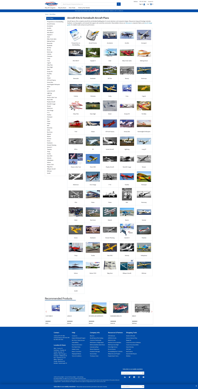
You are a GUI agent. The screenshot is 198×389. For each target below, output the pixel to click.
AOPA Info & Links (112, 338)
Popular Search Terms (113, 356)
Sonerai (49, 138)
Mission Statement (94, 349)
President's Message (95, 351)
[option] (56, 312)
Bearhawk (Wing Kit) (116, 316)
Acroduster (50, 26)
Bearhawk (49, 45)
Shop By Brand (62, 8)
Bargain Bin (128, 340)
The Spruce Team (94, 356)
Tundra (49, 153)
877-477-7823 (143, 1)
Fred (48, 76)
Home (46, 14)
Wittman (49, 171)
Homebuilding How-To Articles (115, 351)
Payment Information (77, 344)
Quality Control (75, 349)
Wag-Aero (50, 166)
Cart (150, 4)
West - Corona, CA (58, 348)
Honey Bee (50, 82)
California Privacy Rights (59, 376)
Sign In (141, 4)
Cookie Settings (80, 376)
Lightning (49, 93)
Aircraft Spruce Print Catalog (96, 338)
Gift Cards (128, 349)
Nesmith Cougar (51, 104)
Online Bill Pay (75, 342)
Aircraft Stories (51, 24)
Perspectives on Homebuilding (55, 21)
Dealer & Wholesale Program (78, 338)
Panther (49, 115)
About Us (92, 335)
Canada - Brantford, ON (59, 361)
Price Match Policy (76, 347)
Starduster (50, 143)
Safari (48, 130)
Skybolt (49, 134)
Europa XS (49, 71)
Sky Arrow (49, 132)
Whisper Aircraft (51, 169)
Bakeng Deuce (51, 41)
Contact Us (150, 1)
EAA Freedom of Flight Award (96, 342)
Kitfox (48, 86)
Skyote (49, 136)
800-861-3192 (66, 337)
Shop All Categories (50, 8)
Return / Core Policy (76, 351)
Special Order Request (131, 353)
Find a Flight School (112, 347)
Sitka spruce (128, 23)
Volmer (49, 162)
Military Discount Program (114, 353)
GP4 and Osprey (51, 80)
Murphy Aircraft (51, 102)
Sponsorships (93, 353)
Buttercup (49, 52)
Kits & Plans (52, 14)
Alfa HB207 (50, 32)
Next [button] (152, 311)
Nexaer (49, 106)
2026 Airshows (111, 335)
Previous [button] (46, 311)
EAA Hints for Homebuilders (114, 342)
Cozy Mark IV (49, 316)
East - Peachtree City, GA (60, 357)
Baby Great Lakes (51, 39)
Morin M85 (50, 99)
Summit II (49, 147)
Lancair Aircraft (51, 91)
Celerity (49, 54)
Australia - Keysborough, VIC (60, 363)
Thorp (48, 151)
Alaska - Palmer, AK (58, 359)
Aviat (48, 37)
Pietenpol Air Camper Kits (96, 316)
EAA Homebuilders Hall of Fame (97, 344)
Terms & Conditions (76, 356)
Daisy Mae (50, 65)
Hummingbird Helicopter (53, 84)
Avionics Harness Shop (131, 338)
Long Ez (69, 316)
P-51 (48, 112)
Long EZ (49, 95)
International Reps (94, 347)
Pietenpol (49, 117)
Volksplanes (50, 160)
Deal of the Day (130, 347)
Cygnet (49, 63)
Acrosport (49, 30)
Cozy (48, 60)
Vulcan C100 (50, 164)
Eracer (48, 69)
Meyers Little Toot (52, 97)
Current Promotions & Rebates (133, 342)
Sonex (48, 140)
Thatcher (49, 149)
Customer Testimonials (95, 340)
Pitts (48, 119)
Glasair (49, 78)
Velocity (49, 158)
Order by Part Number (84, 8)
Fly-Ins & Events (112, 349)
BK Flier (49, 47)
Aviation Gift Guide (130, 335)
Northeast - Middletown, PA (60, 355)
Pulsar (48, 123)
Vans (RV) (49, 156)
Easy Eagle (50, 67)
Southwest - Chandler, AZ (60, 350)
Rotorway (49, 128)
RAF (48, 125)
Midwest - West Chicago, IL (60, 354)
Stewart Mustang (51, 145)
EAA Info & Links (112, 340)
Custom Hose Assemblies (132, 344)
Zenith (48, 173)
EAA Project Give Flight (113, 344)
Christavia (49, 56)
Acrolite (49, 28)
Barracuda (49, 43)
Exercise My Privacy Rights (70, 376)
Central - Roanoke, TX (59, 352)
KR (47, 89)
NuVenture (50, 108)
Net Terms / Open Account (78, 340)
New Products (129, 351)
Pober (48, 121)
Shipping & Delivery (76, 353)
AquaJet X (49, 34)
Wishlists (136, 1)
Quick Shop (56, 321)
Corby (48, 58)
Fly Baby (49, 73)
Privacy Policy (83, 378)
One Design (50, 110)
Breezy (49, 50)
